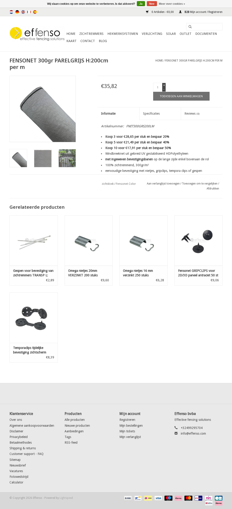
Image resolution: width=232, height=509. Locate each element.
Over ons (16, 419)
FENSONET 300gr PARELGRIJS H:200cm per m (193, 60)
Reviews (191, 113)
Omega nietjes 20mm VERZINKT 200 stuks (83, 273)
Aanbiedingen (74, 431)
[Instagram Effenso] (132, 393)
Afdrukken (213, 188)
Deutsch (17, 12)
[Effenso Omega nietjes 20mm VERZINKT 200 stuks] (89, 240)
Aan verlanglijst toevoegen (163, 183)
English (23, 12)
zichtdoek (108, 183)
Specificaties (151, 113)
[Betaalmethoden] (127, 498)
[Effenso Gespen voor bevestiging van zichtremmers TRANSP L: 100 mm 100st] (34, 240)
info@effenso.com (193, 433)
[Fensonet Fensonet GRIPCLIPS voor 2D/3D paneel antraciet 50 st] (198, 240)
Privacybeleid (19, 437)
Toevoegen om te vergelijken (200, 183)
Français (29, 12)
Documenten (206, 34)
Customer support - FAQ (27, 454)
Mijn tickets (127, 431)
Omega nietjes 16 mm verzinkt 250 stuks (138, 273)
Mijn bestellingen (131, 425)
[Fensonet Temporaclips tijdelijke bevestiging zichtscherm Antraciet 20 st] (34, 317)
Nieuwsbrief (18, 465)
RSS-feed (71, 442)
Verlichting (152, 34)
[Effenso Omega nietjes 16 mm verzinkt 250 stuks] (143, 240)
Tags (68, 437)
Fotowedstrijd (19, 476)
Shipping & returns (23, 448)
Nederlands (11, 12)
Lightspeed (66, 498)
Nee (152, 3)
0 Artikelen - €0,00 (162, 12)
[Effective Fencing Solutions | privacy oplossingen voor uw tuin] (37, 34)
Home (70, 34)
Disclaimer (16, 431)
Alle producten (75, 419)
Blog (103, 41)
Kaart (71, 41)
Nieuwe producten (77, 425)
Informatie (108, 113)
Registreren (127, 419)
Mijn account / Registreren (203, 12)
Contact (87, 41)
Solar (171, 34)
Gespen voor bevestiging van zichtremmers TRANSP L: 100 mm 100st (33, 273)
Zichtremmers (91, 34)
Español (35, 12)
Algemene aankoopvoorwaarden (32, 425)
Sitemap (15, 460)
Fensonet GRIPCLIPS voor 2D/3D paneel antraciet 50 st (198, 273)
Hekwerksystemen (122, 34)
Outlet (185, 34)
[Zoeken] (188, 27)
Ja (141, 3)
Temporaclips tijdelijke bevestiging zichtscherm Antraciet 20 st (29, 350)
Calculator (16, 482)
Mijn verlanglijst (130, 437)
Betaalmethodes (21, 442)
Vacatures (16, 471)
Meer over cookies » (172, 3)
